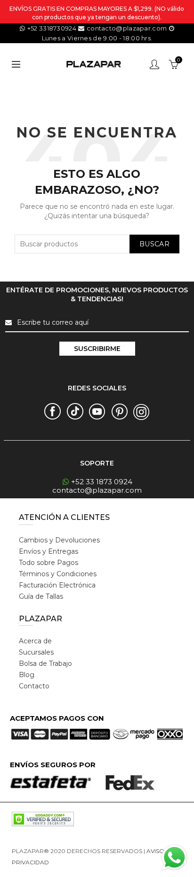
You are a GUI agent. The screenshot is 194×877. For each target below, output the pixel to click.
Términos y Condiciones (58, 574)
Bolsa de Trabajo (45, 663)
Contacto (34, 686)
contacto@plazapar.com (126, 28)
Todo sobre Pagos (48, 562)
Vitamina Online (73, 862)
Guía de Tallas (41, 596)
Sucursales (36, 652)
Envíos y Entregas (48, 551)
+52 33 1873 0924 (101, 481)
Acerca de (35, 641)
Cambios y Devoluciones (59, 540)
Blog (26, 675)
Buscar (154, 244)
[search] (97, 244)
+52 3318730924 (51, 28)
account (154, 64)
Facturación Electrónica (57, 585)
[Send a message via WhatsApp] (174, 857)
